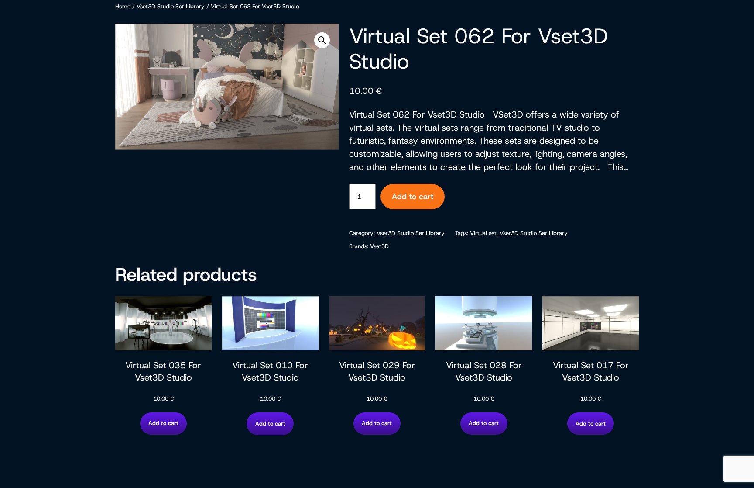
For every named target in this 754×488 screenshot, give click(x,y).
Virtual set (483, 233)
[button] (322, 40)
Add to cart (412, 196)
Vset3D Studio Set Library (171, 6)
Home (122, 6)
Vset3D (379, 246)
